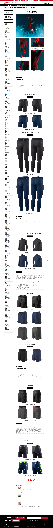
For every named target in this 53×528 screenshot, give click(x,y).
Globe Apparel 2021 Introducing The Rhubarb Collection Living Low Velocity (7, 89)
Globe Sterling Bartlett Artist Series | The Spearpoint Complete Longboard (7, 83)
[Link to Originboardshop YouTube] (35, 521)
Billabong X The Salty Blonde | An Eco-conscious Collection (7, 222)
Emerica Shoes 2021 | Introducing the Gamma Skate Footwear (7, 204)
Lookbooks (9, 7)
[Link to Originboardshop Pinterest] (38, 521)
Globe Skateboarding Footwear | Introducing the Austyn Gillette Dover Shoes (7, 32)
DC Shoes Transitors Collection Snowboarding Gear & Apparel (7, 278)
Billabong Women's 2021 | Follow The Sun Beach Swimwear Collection (7, 234)
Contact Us (28, 1)
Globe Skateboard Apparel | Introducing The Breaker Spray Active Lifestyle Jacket (30, 497)
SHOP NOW (38, 0)
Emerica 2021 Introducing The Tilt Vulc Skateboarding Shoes (7, 216)
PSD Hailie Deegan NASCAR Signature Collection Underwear (7, 64)
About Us (25, 1)
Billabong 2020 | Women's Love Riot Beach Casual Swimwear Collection (7, 310)
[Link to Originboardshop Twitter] (30, 521)
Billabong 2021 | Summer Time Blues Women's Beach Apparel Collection (7, 259)
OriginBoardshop (7, 526)
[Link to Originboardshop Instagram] (33, 521)
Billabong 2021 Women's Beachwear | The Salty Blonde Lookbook (7, 228)
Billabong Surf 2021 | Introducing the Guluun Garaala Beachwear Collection (7, 246)
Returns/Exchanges (40, 1)
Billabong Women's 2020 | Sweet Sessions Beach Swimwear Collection (7, 297)
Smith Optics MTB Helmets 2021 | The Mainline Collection (7, 198)
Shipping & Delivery (46, 1)
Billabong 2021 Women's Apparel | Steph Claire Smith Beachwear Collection (7, 210)
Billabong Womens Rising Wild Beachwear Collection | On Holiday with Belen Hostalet (7, 329)
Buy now (30, 236)
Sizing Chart (33, 1)
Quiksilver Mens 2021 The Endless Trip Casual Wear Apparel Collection (7, 240)
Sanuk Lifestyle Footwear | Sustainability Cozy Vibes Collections (7, 51)
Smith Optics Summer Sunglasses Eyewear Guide (7, 121)
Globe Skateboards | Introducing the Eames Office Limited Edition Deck (7, 70)
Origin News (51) (8, 16)
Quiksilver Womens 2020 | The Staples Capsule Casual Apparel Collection (7, 316)
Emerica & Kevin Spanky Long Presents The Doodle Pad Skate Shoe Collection (7, 127)
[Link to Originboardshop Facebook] (28, 521)
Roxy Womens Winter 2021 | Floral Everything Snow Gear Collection (7, 284)
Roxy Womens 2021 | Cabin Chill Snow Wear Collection (7, 265)
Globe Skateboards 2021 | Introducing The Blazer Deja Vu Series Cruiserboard (7, 102)
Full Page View (10, 10)
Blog (36, 1)
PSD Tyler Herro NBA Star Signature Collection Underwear (7, 38)
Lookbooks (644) (8, 17)
